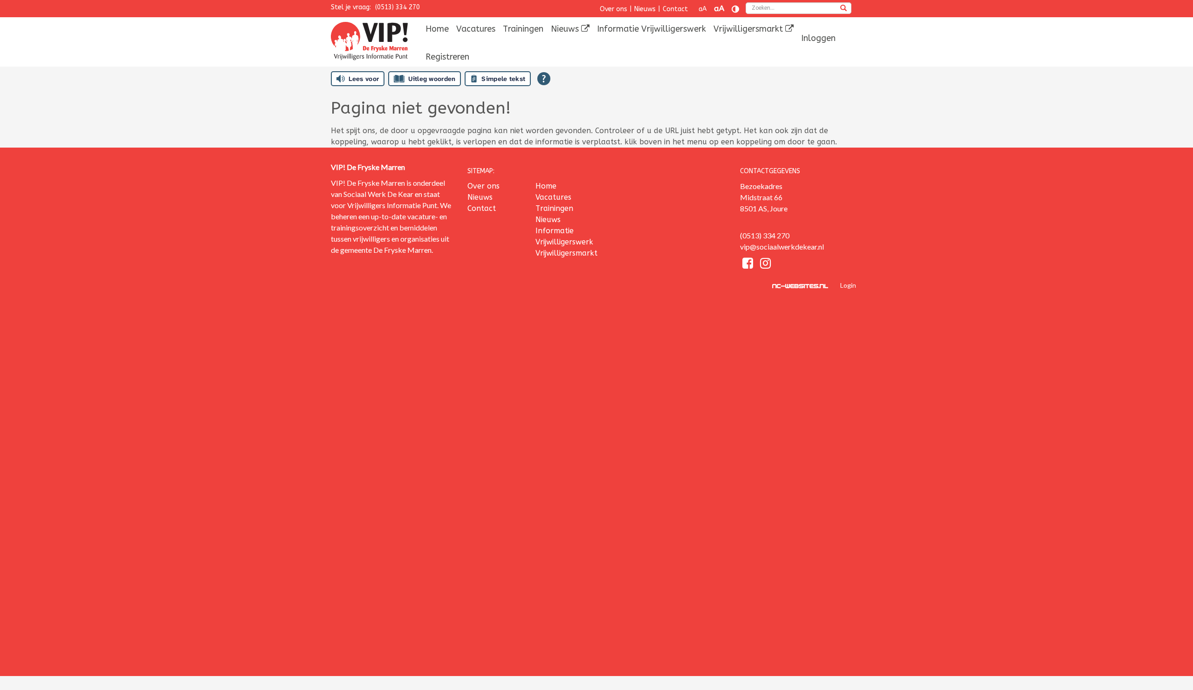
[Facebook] (749, 264)
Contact (675, 9)
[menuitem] (437, 29)
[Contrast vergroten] (735, 9)
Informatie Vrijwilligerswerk (651, 29)
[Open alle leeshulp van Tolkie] (543, 78)
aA (702, 9)
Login (848, 285)
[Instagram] (765, 264)
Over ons (613, 9)
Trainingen (523, 29)
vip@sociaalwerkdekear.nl (782, 246)
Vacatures (475, 29)
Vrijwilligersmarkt (749, 29)
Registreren (447, 57)
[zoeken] (843, 8)
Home (437, 29)
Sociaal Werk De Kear (378, 193)
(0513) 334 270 (397, 7)
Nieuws (645, 9)
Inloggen (818, 38)
